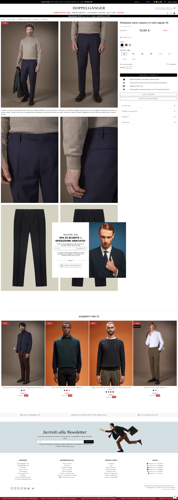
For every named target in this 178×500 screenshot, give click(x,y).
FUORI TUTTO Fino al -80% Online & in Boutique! (20, 498)
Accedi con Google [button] (71, 265)
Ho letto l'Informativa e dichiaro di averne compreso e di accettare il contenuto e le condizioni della (70, 254)
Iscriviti (81, 248)
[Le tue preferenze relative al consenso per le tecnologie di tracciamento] (175, 497)
